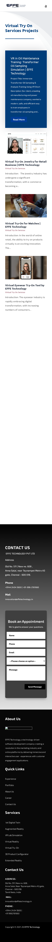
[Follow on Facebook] (20, 935)
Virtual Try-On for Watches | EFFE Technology (22, 225)
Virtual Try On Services (15, 168)
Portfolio (9, 785)
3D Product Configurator (17, 854)
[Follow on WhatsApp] (43, 935)
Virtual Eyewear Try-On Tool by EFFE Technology (24, 286)
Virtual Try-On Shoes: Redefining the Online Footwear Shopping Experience (25, 493)
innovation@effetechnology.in (19, 599)
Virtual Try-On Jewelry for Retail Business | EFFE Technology (26, 163)
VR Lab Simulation (14, 835)
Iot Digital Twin (12, 822)
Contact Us (10, 804)
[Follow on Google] (32, 935)
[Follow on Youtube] (37, 935)
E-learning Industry (16, 366)
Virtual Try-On (12, 847)
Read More (19, 119)
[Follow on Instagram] (26, 935)
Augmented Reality (14, 829)
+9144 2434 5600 (13, 587)
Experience (10, 778)
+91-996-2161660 (31, 587)
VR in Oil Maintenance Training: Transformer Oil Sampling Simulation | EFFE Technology (25, 65)
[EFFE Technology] (18, 729)
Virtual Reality (12, 841)
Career (8, 798)
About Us (9, 791)
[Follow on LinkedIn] (14, 935)
